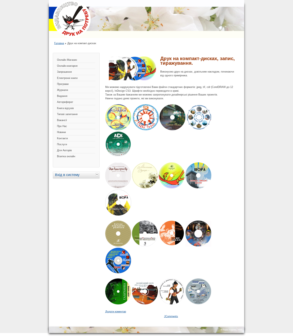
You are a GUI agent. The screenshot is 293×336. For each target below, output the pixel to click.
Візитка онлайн (66, 156)
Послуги (62, 144)
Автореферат (65, 101)
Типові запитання (67, 114)
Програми (63, 84)
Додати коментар (115, 311)
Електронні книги (67, 78)
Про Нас (62, 126)
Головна (59, 43)
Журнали (62, 89)
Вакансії (62, 120)
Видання (62, 95)
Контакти (62, 138)
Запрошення (64, 71)
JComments (171, 316)
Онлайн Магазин (67, 59)
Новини (61, 132)
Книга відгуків (65, 108)
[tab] (97, 174)
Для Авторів (64, 150)
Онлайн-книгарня (67, 65)
